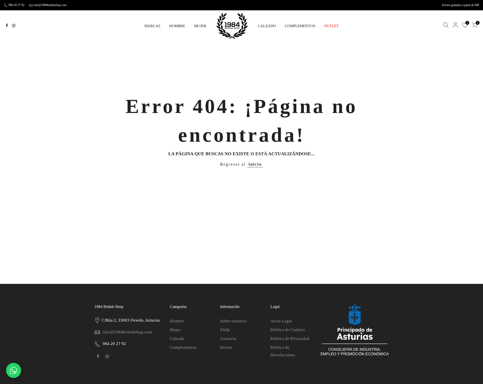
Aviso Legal (281, 321)
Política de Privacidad (289, 338)
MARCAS (152, 26)
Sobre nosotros (233, 321)
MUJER (200, 26)
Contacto (228, 338)
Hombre (177, 321)
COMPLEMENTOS (300, 26)
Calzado (177, 338)
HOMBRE (177, 26)
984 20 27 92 (16, 5)
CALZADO (267, 26)
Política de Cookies (287, 329)
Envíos (226, 347)
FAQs (225, 329)
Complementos (183, 347)
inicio (255, 164)
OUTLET (331, 26)
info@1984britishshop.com (50, 5)
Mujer (175, 329)
